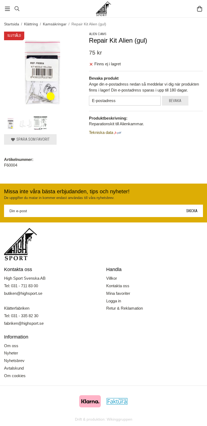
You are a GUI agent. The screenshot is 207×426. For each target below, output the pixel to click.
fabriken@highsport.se (24, 323)
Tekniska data (101, 132)
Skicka (192, 211)
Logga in (113, 301)
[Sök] (17, 8)
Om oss (11, 345)
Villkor (111, 278)
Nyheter (11, 353)
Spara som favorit (32, 139)
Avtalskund (14, 368)
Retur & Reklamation (124, 308)
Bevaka (175, 101)
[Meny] (7, 9)
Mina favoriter (118, 293)
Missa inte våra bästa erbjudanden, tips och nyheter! (67, 191)
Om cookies (15, 375)
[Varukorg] (199, 9)
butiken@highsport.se (23, 293)
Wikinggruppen (119, 419)
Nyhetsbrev (14, 360)
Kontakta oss (117, 285)
